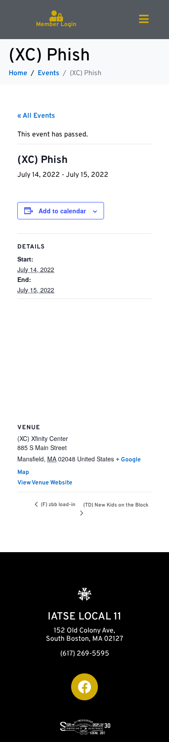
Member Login (56, 24)
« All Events (36, 116)
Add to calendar (62, 210)
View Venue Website (44, 483)
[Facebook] (84, 686)
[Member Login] (56, 15)
